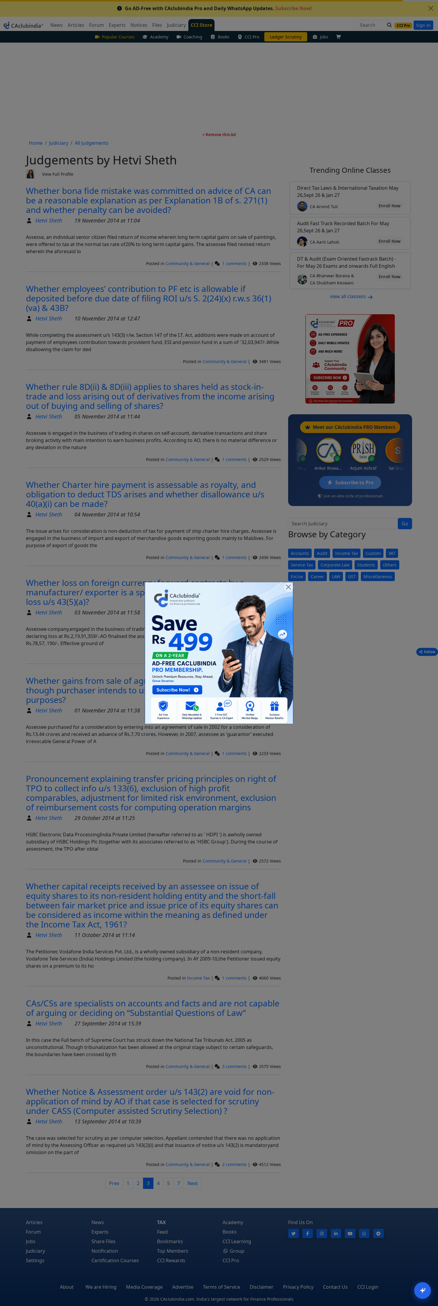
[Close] (288, 587)
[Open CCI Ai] (422, 1290)
